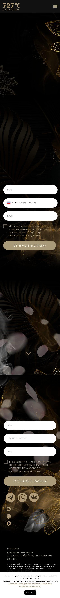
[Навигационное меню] (55, 6)
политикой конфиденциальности (29, 227)
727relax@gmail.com (27, 508)
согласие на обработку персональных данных (24, 234)
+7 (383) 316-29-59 (25, 516)
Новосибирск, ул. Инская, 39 (32, 522)
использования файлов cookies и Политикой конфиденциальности (30, 585)
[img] (10, 497)
